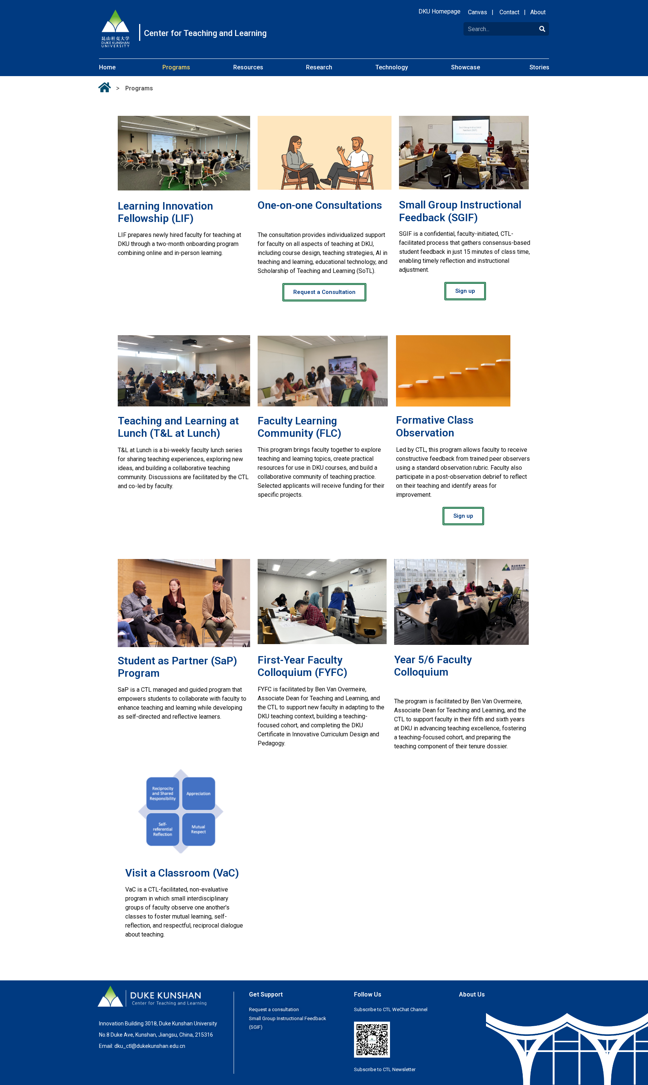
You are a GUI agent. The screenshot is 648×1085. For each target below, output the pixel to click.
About (538, 12)
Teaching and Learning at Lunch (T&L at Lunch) (178, 427)
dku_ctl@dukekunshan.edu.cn (149, 1046)
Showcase (465, 67)
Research (319, 67)
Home (107, 67)
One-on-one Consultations (320, 205)
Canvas (477, 12)
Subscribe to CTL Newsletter (385, 1069)
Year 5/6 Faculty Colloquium (433, 666)
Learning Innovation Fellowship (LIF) (165, 212)
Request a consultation (274, 1009)
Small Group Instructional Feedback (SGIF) (460, 211)
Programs (176, 67)
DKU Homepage (439, 11)
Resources (248, 67)
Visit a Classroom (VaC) (182, 873)
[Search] (542, 29)
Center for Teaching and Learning (205, 33)
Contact (509, 12)
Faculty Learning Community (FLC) (299, 427)
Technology (391, 67)
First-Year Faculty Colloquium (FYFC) (302, 666)
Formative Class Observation (435, 426)
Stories (539, 67)
